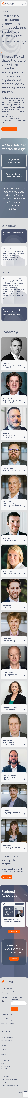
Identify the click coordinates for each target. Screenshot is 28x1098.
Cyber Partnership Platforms (8, 1020)
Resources (5, 1060)
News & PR (4, 1068)
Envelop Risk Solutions (7, 1026)
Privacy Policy (5, 1076)
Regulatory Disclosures (7, 1082)
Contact (3, 1054)
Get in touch (14, 958)
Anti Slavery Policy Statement (9, 1079)
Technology (5, 1031)
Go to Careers (7, 877)
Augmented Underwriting (7, 1040)
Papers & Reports (5, 1066)
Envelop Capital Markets (7, 1023)
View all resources (14, 931)
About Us (3, 1049)
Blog (2, 1063)
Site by (21, 1092)
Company (4, 1046)
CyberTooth (4, 1035)
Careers (3, 1052)
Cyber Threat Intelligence (7, 1037)
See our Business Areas (9, 129)
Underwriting (4, 1018)
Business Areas (6, 1014)
